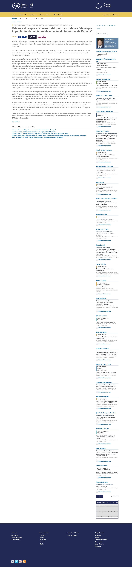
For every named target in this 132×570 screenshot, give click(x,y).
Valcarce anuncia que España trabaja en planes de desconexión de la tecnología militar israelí (40, 133)
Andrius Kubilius (101, 465)
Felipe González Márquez (104, 166)
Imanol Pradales (101, 214)
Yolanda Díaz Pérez (102, 348)
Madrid (22, 19)
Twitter (17, 561)
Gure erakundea (44, 533)
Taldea (42, 544)
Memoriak (98, 542)
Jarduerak (33, 15)
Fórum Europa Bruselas (111, 15)
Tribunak (98, 535)
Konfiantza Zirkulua (73, 533)
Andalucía (50, 19)
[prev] (98, 496)
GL (105, 26)
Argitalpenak (99, 533)
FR (114, 26)
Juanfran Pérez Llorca (103, 364)
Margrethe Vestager (102, 131)
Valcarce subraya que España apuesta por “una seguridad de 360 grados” (34, 131)
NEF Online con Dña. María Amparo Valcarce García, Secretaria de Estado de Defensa (37, 137)
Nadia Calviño (101, 264)
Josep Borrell (100, 245)
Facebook (13, 561)
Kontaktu (98, 546)
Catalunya (29, 19)
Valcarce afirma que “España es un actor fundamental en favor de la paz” (34, 130)
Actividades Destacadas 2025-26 (106, 51)
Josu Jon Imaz (101, 448)
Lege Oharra (99, 544)
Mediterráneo (59, 19)
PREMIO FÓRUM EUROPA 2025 (106, 60)
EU (102, 26)
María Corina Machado (104, 150)
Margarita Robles (102, 482)
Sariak (97, 537)
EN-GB (111, 26)
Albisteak (23, 15)
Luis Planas (100, 182)
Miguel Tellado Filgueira (104, 382)
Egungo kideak (72, 535)
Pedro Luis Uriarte (102, 229)
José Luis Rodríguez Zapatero (106, 413)
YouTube (21, 561)
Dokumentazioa (45, 15)
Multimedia (17, 121)
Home (14, 15)
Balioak (42, 542)
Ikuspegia (43, 539)
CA (100, 26)
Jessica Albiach (101, 298)
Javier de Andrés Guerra (104, 95)
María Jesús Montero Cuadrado (106, 198)
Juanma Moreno (101, 316)
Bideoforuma (58, 15)
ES (97, 26)
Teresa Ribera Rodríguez (104, 111)
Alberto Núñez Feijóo (103, 79)
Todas (14, 19)
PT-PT (98, 29)
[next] (101, 496)
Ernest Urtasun (101, 280)
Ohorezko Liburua (101, 539)
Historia (42, 535)
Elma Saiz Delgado (102, 396)
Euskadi (36, 19)
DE (107, 26)
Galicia (43, 19)
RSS (24, 561)
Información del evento (104, 74)
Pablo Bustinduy (101, 332)
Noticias (19, 22)
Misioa (42, 537)
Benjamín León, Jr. (102, 428)
